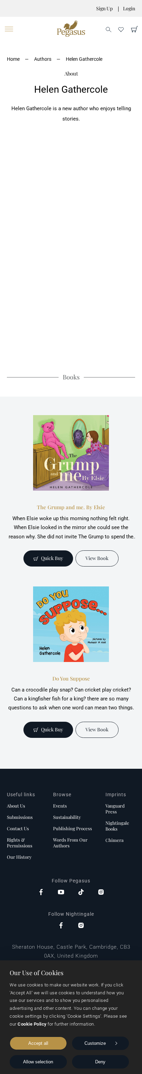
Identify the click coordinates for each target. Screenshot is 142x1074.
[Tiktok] (81, 892)
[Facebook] (41, 892)
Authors (42, 59)
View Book (97, 558)
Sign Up (104, 8)
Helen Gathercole (84, 59)
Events (60, 806)
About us (16, 806)
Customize (95, 1043)
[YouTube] (61, 892)
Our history (19, 857)
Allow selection (38, 1061)
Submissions (20, 817)
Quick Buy (52, 558)
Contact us (18, 828)
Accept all (38, 1043)
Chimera (114, 840)
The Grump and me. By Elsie (71, 507)
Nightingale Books (117, 826)
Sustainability (67, 817)
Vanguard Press (115, 808)
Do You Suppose (71, 678)
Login (129, 8)
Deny (100, 1061)
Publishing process (72, 828)
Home (13, 59)
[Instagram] (101, 892)
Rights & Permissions (19, 842)
